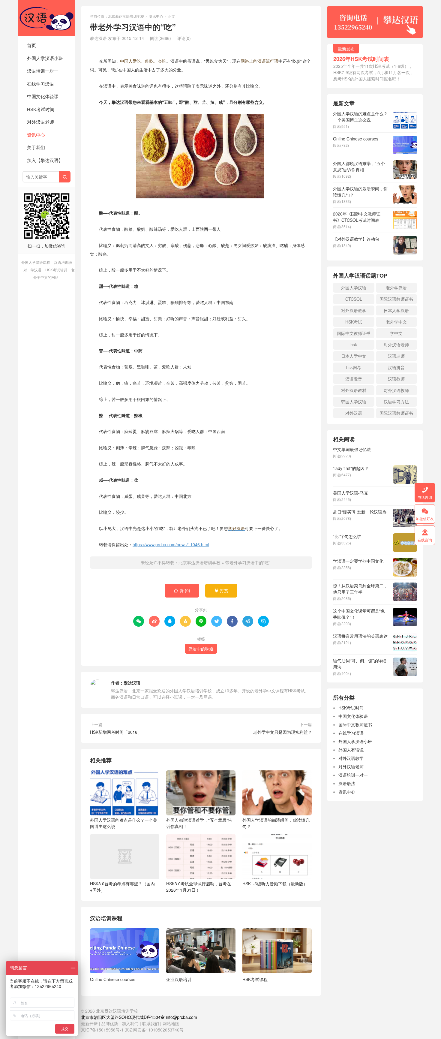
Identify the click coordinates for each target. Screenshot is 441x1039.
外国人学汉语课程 (35, 262)
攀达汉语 (132, 683)
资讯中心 (36, 134)
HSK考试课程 (255, 979)
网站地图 (171, 1023)
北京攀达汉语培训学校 (46, 18)
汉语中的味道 (201, 649)
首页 (31, 45)
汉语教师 (396, 379)
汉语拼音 (396, 367)
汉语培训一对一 (42, 71)
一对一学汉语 (30, 269)
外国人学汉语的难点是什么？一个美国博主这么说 (123, 823)
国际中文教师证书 (353, 333)
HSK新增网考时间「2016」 (116, 732)
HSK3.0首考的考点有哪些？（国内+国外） (122, 887)
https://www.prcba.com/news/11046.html (171, 544)
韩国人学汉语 (353, 402)
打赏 (221, 590)
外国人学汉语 (353, 288)
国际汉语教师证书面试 (396, 414)
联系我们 (151, 1023)
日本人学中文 (353, 356)
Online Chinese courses (112, 979)
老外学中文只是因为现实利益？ (282, 732)
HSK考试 (353, 322)
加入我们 (130, 1023)
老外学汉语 (396, 288)
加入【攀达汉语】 (45, 160)
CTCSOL (353, 299)
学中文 (396, 333)
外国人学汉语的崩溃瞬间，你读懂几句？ (276, 823)
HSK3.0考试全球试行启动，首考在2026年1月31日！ (198, 887)
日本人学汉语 (396, 310)
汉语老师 (396, 356)
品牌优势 (109, 1023)
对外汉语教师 (396, 390)
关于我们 (36, 147)
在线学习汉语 (40, 83)
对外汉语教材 (353, 390)
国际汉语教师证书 (396, 299)
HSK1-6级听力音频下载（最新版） (275, 884)
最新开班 (89, 1023)
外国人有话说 (351, 750)
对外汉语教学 (353, 310)
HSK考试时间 (40, 109)
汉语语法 (346, 783)
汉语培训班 (63, 262)
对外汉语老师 (40, 122)
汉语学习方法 (396, 402)
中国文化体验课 (42, 96)
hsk (353, 345)
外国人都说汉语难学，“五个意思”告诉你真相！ (199, 823)
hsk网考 (353, 367)
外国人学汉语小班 (45, 58)
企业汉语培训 (178, 979)
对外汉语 (353, 413)
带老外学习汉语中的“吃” (247, 562)
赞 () (182, 590)
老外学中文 (396, 322)
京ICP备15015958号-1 (102, 1030)
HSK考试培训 (56, 269)
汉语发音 (353, 379)
